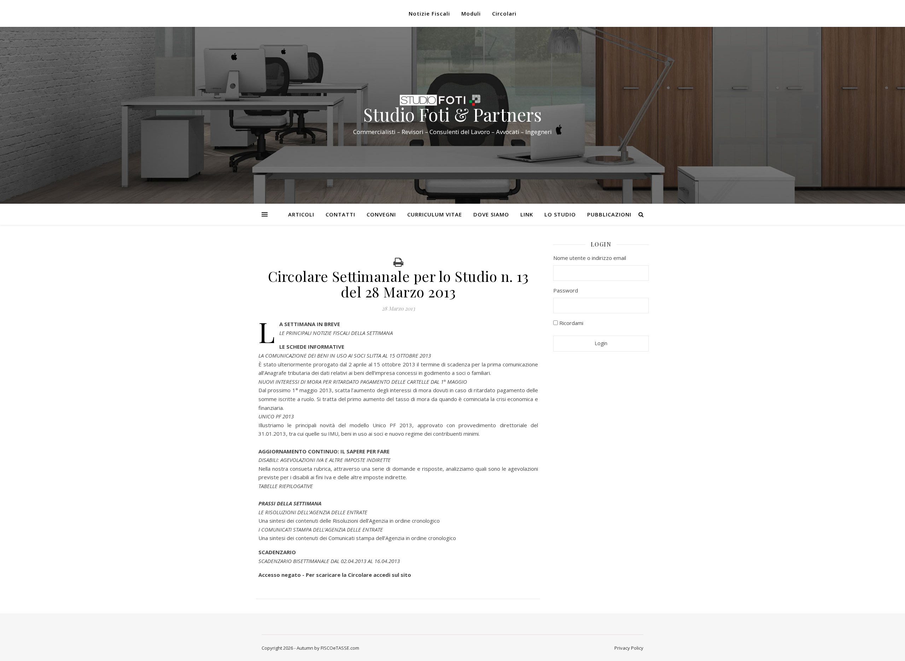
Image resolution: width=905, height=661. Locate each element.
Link (526, 214)
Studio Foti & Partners (452, 114)
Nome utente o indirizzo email (589, 257)
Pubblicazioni (609, 214)
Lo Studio (560, 214)
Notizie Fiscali (429, 13)
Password (565, 290)
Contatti (340, 214)
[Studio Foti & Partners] (452, 100)
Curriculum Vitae (434, 214)
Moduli (471, 13)
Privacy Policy (628, 648)
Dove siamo (491, 214)
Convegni (381, 214)
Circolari (504, 13)
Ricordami (570, 322)
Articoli (301, 214)
